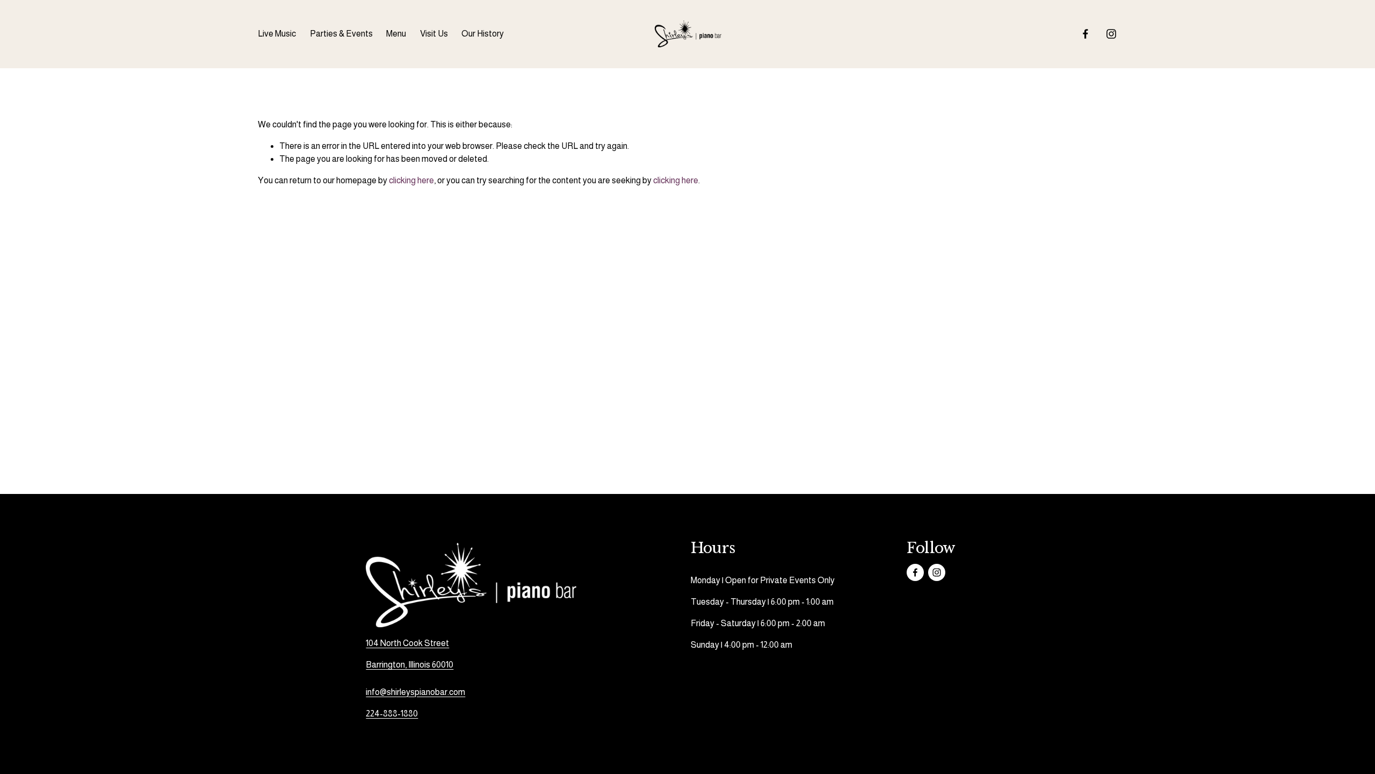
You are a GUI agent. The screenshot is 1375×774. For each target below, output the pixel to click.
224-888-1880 (392, 713)
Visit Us (434, 33)
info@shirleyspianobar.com (415, 692)
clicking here (411, 180)
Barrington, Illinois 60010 (409, 664)
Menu (396, 33)
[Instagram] (1111, 34)
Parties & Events (341, 33)
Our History (482, 33)
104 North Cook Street (407, 643)
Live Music (277, 33)
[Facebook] (1085, 34)
